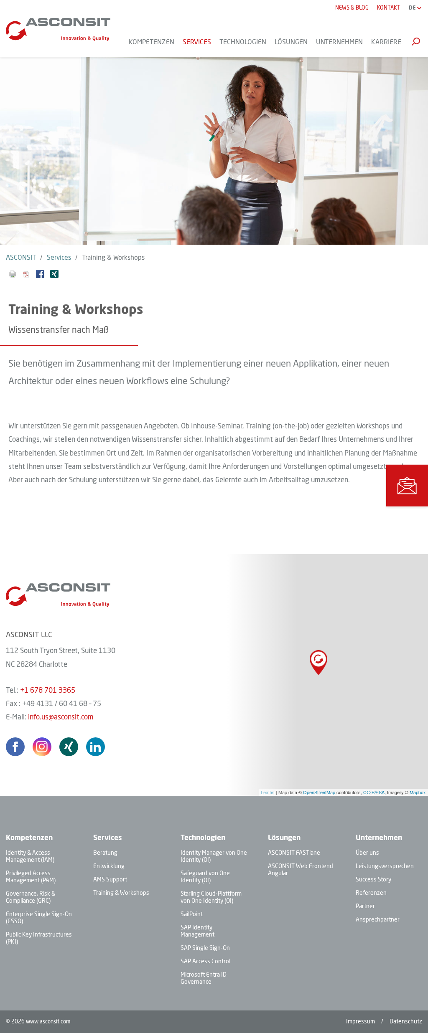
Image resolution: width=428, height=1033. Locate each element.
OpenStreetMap (319, 792)
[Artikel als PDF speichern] (26, 276)
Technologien (203, 838)
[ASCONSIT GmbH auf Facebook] (15, 746)
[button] (407, 485)
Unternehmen (379, 838)
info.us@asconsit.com (61, 717)
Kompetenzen (29, 838)
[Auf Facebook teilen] (40, 276)
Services (107, 838)
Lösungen (284, 838)
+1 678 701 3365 (47, 690)
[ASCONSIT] (58, 29)
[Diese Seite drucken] (12, 276)
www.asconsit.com (48, 1022)
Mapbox (418, 792)
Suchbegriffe (416, 41)
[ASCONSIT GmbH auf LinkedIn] (95, 746)
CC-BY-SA (374, 792)
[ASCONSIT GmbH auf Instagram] (42, 746)
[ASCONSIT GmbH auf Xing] (68, 746)
